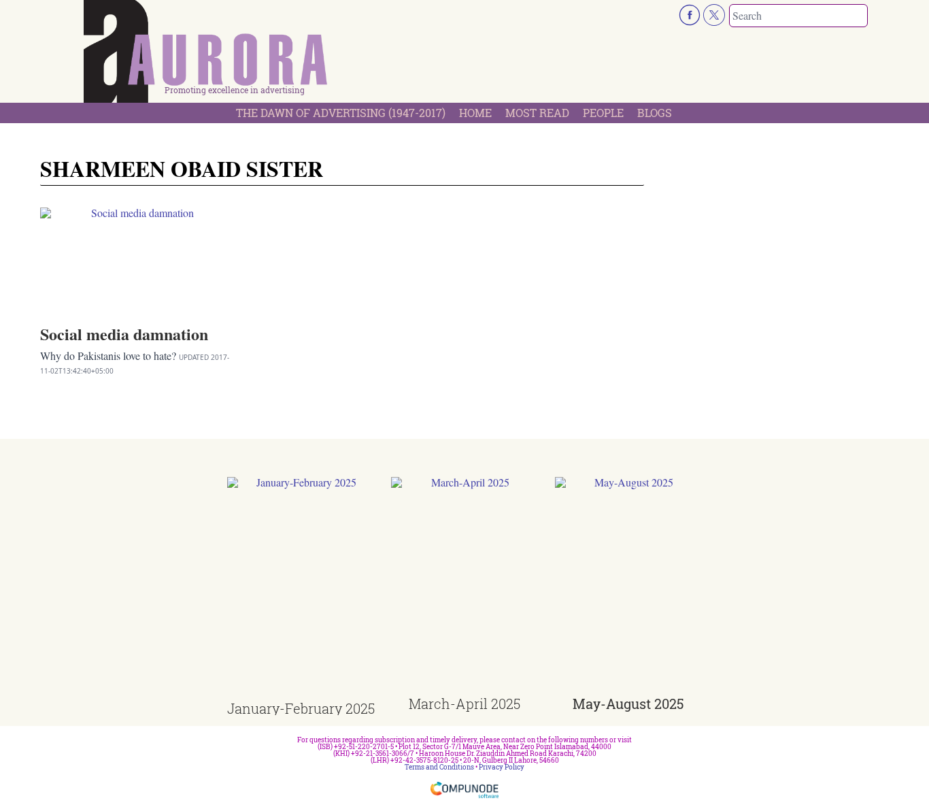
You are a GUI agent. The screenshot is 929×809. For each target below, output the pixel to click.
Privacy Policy (501, 767)
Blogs (654, 112)
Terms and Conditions (439, 767)
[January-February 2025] (301, 589)
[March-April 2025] (465, 587)
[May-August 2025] (629, 587)
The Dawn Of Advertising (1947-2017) (340, 112)
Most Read (537, 112)
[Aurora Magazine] (206, 55)
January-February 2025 (301, 708)
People (603, 112)
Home (475, 112)
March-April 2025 (464, 703)
